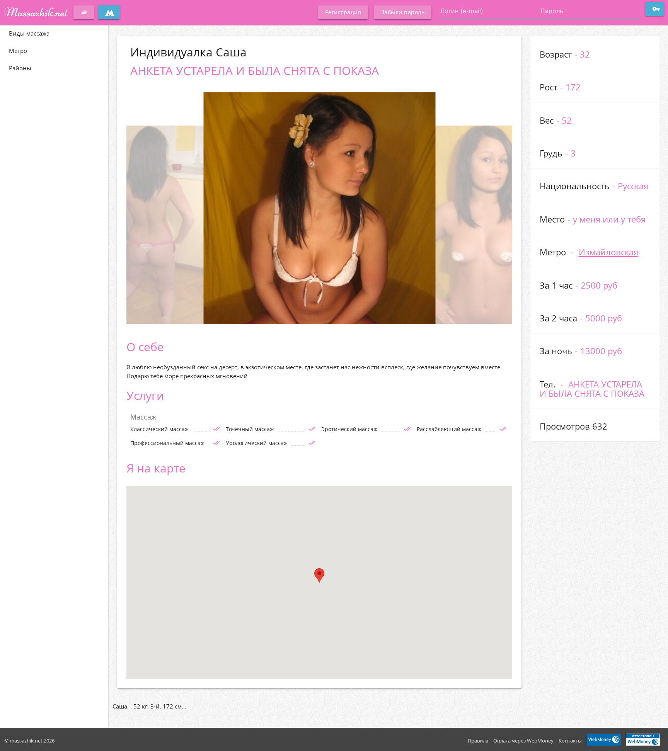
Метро (18, 50)
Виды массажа (29, 33)
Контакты (570, 740)
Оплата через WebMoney (523, 740)
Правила (478, 740)
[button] (319, 575)
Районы (20, 68)
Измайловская (608, 252)
